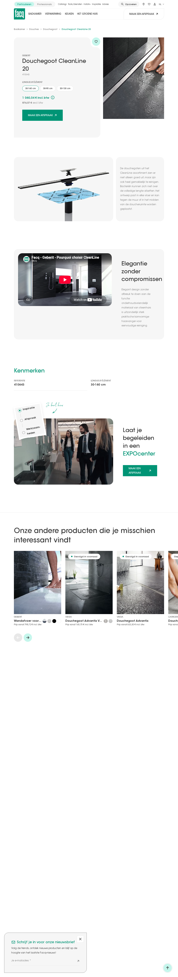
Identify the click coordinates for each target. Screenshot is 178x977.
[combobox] (161, 4)
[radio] (24, 4)
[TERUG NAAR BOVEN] (167, 968)
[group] (34, 4)
